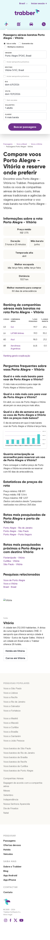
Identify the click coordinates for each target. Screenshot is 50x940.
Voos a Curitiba (10, 727)
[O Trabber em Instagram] (5, 921)
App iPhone (9, 879)
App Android (10, 875)
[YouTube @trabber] (21, 921)
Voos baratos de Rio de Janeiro (19, 752)
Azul (13, 339)
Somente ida (27, 43)
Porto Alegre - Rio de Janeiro (17, 527)
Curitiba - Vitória (11, 561)
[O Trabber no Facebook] (10, 921)
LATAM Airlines (17, 333)
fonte (5, 618)
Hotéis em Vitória (15, 651)
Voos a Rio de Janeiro (14, 701)
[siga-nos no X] (15, 921)
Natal (6, 812)
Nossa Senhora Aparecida (16, 804)
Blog (5, 871)
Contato (7, 892)
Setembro (8, 795)
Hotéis (7, 849)
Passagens (9, 840)
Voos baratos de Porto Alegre (18, 770)
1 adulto (9, 107)
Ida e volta (11, 43)
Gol (12, 327)
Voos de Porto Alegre (14, 580)
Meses (6, 790)
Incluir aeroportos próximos (18, 62)
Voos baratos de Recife (15, 761)
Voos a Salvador (11, 706)
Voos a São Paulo (12, 688)
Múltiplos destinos (16, 47)
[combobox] (25, 54)
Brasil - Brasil (9, 587)
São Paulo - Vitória (12, 564)
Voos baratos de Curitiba (15, 766)
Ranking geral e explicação (16, 355)
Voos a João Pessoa (13, 740)
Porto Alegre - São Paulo (16, 531)
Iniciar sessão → (39, 3)
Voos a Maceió (10, 722)
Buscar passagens (25, 127)
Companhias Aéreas (13, 778)
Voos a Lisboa (10, 692)
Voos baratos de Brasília (15, 757)
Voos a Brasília (10, 731)
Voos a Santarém (12, 736)
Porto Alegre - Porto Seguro (17, 534)
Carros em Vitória (15, 658)
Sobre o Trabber (12, 866)
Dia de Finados (10, 808)
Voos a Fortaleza (11, 710)
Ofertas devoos (12, 845)
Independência (10, 799)
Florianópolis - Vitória (14, 557)
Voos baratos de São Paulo (17, 748)
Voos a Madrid (10, 718)
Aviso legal (7, 914)
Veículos (8, 854)
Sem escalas (12, 100)
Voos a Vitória (10, 583)
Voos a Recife (10, 697)
